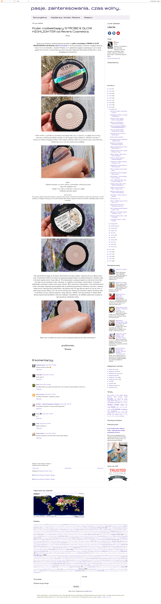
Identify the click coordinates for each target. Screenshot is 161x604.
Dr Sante (101, 534)
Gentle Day (87, 538)
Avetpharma (62, 526)
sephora (61, 571)
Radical (62, 555)
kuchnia (118, 409)
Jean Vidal (36, 541)
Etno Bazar (100, 536)
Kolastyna (98, 541)
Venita (110, 561)
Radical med (68, 555)
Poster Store (65, 553)
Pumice (124, 553)
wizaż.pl (99, 571)
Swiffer (119, 558)
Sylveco (124, 558)
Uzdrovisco (91, 562)
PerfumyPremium (111, 551)
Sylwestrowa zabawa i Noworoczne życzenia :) (118, 111)
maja (112, 237)
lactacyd (64, 569)
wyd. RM (122, 413)
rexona (51, 571)
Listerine (125, 542)
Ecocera (45, 536)
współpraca (124, 409)
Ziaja (54, 565)
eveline (78, 567)
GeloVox (81, 538)
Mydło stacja (69, 547)
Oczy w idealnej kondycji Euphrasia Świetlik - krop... (118, 208)
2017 (110, 249)
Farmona (36, 538)
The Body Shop (104, 560)
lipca (112, 233)
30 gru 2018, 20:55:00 (45, 423)
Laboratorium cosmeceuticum (91, 542)
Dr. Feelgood (107, 534)
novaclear (116, 569)
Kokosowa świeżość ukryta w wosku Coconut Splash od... (117, 191)
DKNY (109, 532)
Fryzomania (62, 538)
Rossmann (37, 557)
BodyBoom (77, 529)
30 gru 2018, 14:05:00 (45, 384)
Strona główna (40, 17)
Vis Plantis (54, 563)
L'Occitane (41, 543)
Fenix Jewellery (44, 538)
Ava (57, 526)
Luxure (64, 544)
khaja (40, 569)
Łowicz (124, 570)
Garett (68, 538)
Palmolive (85, 551)
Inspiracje (109, 397)
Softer (88, 558)
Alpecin (88, 524)
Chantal (67, 531)
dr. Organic (41, 566)
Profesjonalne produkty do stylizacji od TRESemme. (118, 115)
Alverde (105, 524)
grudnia (113, 109)
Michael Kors (98, 546)
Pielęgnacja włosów (113, 379)
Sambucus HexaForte (68, 557)
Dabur (113, 532)
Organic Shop (36, 551)
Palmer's (79, 551)
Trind (43, 561)
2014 (110, 256)
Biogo (120, 528)
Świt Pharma (36, 572)
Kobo (92, 541)
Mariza (35, 546)
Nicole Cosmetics (43, 549)
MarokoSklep (42, 546)
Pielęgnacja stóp (112, 375)
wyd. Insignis (121, 411)
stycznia (113, 246)
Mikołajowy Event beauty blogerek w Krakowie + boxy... (118, 212)
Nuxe (86, 549)
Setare (44, 558)
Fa (110, 536)
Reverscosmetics (62, 45)
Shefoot (56, 558)
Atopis (45, 526)
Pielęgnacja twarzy (113, 377)
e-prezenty (48, 566)
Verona (119, 562)
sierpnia (113, 230)
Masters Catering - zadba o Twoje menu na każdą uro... (118, 154)
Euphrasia (107, 536)
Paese (75, 551)
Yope (115, 563)
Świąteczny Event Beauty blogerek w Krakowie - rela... (118, 162)
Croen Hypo (84, 532)
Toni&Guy (121, 560)
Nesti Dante (36, 549)
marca (112, 242)
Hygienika (75, 539)
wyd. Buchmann (112, 411)
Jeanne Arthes (50, 541)
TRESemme (69, 560)
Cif (82, 531)
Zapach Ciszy (41, 565)
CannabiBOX (123, 529)
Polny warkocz (58, 553)
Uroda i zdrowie (83, 562)
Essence (91, 536)
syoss (86, 570)
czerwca (113, 235)
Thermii (111, 560)
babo (91, 565)
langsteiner (75, 569)
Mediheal (71, 546)
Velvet (106, 561)
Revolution (125, 555)
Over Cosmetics (51, 551)
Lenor (111, 542)
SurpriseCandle (113, 558)
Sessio (40, 558)
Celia (53, 531)
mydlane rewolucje (104, 569)
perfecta (41, 571)
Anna (119, 524)
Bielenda (94, 528)
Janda (125, 539)
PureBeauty (38, 555)
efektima (54, 567)
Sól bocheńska (54, 560)
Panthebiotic (91, 551)
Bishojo (57, 529)
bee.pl (99, 565)
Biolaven (125, 528)
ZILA (36, 565)
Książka (110, 398)
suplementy (111, 387)
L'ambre (47, 542)
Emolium (81, 536)
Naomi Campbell (89, 547)
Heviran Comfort (60, 539)
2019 (110, 105)
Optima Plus (119, 549)
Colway (101, 531)
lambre (69, 569)
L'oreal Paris (58, 543)
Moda (119, 399)
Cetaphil (62, 531)
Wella (82, 563)
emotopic (65, 566)
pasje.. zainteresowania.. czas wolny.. (75, 7)
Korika (103, 541)
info (113, 409)
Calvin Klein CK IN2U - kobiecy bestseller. (118, 220)
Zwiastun (88, 17)
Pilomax (38, 553)
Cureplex (95, 532)
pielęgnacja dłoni (113, 385)
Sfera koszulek (50, 558)
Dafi (117, 533)
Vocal (66, 563)
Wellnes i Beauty (88, 563)
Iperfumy (109, 539)
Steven (106, 558)
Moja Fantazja (120, 546)
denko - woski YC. (120, 407)
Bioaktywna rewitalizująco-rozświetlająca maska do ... (117, 143)
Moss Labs (50, 547)
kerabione (35, 569)
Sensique (123, 557)
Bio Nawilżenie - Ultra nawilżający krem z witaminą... (118, 177)
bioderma (104, 565)
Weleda (77, 563)
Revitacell (115, 555)
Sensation (117, 556)
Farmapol (124, 536)
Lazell (106, 543)
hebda (109, 566)
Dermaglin (51, 534)
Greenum (37, 539)
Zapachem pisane (40, 365)
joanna (123, 567)
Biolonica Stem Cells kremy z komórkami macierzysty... (117, 205)
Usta (110, 381)
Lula (56, 544)
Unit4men (75, 561)
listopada (113, 223)
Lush (60, 544)
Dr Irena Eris (93, 534)
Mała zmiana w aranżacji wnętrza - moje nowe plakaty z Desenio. (121, 322)
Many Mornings (109, 544)
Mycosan (63, 548)
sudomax (66, 570)
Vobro (61, 563)
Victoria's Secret (37, 563)
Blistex (72, 529)
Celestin (48, 531)
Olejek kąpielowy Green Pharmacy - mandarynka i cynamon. (121, 308)
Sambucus (60, 557)
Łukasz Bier (39, 375)
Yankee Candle (113, 404)
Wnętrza (112, 402)
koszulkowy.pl (46, 569)
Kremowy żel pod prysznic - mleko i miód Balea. (118, 216)
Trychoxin (48, 562)
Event (121, 395)
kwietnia (113, 240)
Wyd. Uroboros (124, 402)
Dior (77, 534)
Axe (71, 526)
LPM (64, 543)
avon (86, 565)
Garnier (74, 538)
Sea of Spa (102, 556)
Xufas (102, 563)
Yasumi (106, 563)
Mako (102, 544)
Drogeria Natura (115, 534)
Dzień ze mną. (115, 395)
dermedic (36, 567)
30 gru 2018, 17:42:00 (50, 394)
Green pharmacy (123, 538)
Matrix (53, 546)
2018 (110, 107)
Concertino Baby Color (38, 532)
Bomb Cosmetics (85, 529)
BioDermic (109, 528)
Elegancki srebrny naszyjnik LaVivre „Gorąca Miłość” (117, 119)
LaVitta (77, 542)
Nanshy (82, 547)
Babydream (94, 526)
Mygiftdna (75, 548)
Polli (52, 553)
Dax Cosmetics (123, 532)
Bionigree (47, 529)
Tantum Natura (76, 560)
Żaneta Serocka (40, 433)
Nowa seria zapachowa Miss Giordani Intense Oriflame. (117, 130)
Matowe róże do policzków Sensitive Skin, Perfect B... (117, 122)
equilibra (71, 567)
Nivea (50, 549)
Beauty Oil (70, 528)
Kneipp (87, 541)
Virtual (49, 563)
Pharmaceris (124, 551)
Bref (111, 529)
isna (118, 566)
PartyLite (98, 551)
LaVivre (82, 542)
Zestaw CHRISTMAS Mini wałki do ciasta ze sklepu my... (118, 180)
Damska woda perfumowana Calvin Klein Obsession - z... (118, 147)
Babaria (79, 526)
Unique (69, 561)
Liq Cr (121, 542)
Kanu (76, 541)
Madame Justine (74, 544)
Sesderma (35, 558)
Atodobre (41, 526)
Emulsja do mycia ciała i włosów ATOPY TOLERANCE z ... (118, 184)
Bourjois (107, 529)
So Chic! (83, 558)
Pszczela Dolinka (113, 553)
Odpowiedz (39, 369)
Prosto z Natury (100, 553)
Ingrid (91, 539)
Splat (98, 558)
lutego (112, 244)
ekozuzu (60, 566)
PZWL (116, 401)
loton (89, 569)
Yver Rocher (125, 563)
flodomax (100, 566)
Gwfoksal (43, 539)
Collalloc (96, 531)
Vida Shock (43, 563)
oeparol (125, 569)
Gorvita (116, 538)
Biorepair (53, 529)
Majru (89, 544)
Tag (108, 402)
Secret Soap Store (109, 556)
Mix (115, 399)
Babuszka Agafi (86, 526)
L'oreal (52, 543)
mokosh (97, 569)
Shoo (60, 558)
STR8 (51, 556)
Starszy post (100, 468)
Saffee (55, 556)
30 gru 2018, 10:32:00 (48, 374)
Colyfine (106, 531)
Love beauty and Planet (40, 544)
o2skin (121, 569)
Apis (36, 526)
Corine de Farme (51, 532)
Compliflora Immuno (122, 531)
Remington (85, 555)
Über (120, 570)
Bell (74, 528)
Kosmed (108, 541)
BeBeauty (48, 528)
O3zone (95, 549)
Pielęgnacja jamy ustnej (114, 373)
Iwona (37, 423)
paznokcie (111, 383)
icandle (114, 567)
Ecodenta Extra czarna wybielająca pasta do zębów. (118, 173)
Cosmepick (59, 532)
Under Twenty (61, 562)
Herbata (125, 395)
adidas (82, 565)
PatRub (103, 551)
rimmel (56, 571)
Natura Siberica (116, 548)
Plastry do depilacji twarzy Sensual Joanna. (118, 169)
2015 (110, 254)
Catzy (44, 531)
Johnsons (63, 541)
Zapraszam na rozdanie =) (121, 269)
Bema (78, 528)
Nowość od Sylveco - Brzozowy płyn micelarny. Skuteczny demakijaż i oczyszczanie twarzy (121, 351)
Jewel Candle (57, 541)
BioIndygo (115, 528)
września (113, 228)
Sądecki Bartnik (62, 560)
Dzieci (108, 395)
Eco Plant (40, 536)
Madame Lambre (82, 544)
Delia (39, 534)
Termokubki (89, 560)
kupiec (58, 569)
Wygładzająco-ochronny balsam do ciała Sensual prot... (118, 165)
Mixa (104, 546)
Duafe (125, 534)
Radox (73, 555)
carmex (113, 565)
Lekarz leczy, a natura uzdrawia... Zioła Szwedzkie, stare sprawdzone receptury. (121, 336)
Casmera (35, 531)
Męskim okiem (112, 369)
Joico (68, 541)
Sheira (37, 384)
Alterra (92, 524)
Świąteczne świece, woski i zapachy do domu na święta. (118, 151)
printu (47, 570)
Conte (45, 532)
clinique (118, 565)
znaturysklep (115, 570)
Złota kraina (76, 565)
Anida (115, 524)
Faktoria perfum (116, 536)
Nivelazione (58, 549)
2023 (110, 95)
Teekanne (83, 560)
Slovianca (72, 558)
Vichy (124, 562)
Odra (105, 549)
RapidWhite (79, 555)
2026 (110, 89)
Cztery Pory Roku (102, 533)
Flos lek (56, 538)
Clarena (86, 531)
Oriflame (43, 551)
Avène (67, 526)
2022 (110, 98)
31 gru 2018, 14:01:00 (50, 433)
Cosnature (65, 532)
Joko (72, 541)
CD (118, 529)
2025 (110, 91)
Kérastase (124, 541)
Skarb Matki (65, 558)
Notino (68, 549)
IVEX (79, 539)
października (114, 226)
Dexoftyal (67, 534)
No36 (63, 549)
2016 (110, 252)
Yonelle (111, 563)
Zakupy (122, 405)
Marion (123, 544)
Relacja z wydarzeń (122, 401)
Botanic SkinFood (99, 529)
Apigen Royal (124, 524)
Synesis (35, 560)
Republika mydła (92, 555)
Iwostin (120, 539)
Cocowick (91, 531)
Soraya (92, 558)
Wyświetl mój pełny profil (113, 58)
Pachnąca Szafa (68, 551)
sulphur (71, 570)
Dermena (57, 534)
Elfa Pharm (61, 536)
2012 (110, 261)
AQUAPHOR (64, 524)
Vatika (102, 561)
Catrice (39, 531)
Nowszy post (36, 468)
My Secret (55, 548)
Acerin (70, 524)
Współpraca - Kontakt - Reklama (65, 17)
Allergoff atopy (76, 524)
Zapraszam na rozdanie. (121, 282)
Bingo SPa (101, 528)
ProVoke (89, 553)
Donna (38, 414)
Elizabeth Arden (70, 536)
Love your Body (50, 544)
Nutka (82, 549)
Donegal (81, 534)
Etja (95, 536)
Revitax (119, 555)
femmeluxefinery (92, 567)
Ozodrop (57, 551)
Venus (114, 562)
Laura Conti (101, 543)
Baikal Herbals (101, 526)
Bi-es (82, 528)
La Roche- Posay (71, 542)
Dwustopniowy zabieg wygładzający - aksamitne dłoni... (118, 140)
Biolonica (41, 529)
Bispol (62, 529)
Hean (48, 539)
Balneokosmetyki (114, 526)
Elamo (56, 536)
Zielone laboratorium (63, 565)
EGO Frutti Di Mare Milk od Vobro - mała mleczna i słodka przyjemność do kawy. (116, 430)
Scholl (90, 556)
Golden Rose (110, 538)
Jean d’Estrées (42, 541)
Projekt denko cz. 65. (115, 198)
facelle (84, 566)
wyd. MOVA (117, 413)
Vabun (97, 562)
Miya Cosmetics (111, 546)
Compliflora (113, 531)
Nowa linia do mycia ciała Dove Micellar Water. (118, 134)
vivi (94, 571)
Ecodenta (51, 536)
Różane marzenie (44, 556)
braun (109, 565)
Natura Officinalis (108, 547)
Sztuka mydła (40, 560)
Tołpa (126, 560)
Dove (86, 534)
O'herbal (90, 549)
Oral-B (124, 549)
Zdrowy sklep (48, 565)
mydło (111, 569)
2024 (110, 93)
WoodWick (117, 402)
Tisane (115, 560)
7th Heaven (40, 524)
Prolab (94, 553)
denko (113, 406)
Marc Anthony (117, 544)
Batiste (43, 528)
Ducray (35, 536)
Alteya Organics (99, 524)
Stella (102, 558)
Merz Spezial (91, 546)
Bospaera (93, 529)
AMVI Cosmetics (56, 524)
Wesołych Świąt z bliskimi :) (117, 137)
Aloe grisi (83, 524)
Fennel (50, 538)
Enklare (86, 536)
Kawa (115, 397)
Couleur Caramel (72, 532)
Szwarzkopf (47, 560)
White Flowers (96, 563)
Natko (95, 547)
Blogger (90, 591)
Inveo (96, 539)
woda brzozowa (108, 570)
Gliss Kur (104, 538)
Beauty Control (55, 528)
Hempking (53, 539)
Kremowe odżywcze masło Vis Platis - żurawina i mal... (117, 188)
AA (45, 524)
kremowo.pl (53, 569)
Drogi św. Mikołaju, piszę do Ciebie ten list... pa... (118, 201)
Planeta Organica (45, 553)
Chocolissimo (74, 531)
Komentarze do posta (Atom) (45, 471)
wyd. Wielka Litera (117, 414)
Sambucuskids (78, 557)
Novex (78, 549)
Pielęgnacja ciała (113, 371)
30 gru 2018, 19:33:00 (47, 414)
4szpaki (35, 524)
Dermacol (45, 534)
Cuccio (90, 532)
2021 (110, 100)
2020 (110, 102)
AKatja (50, 524)
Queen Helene (57, 555)
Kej (79, 541)
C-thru (115, 529)
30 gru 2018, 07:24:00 (51, 365)
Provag (106, 553)
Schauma (85, 556)
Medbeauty (65, 546)
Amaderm (111, 524)
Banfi (121, 526)
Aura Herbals (51, 526)
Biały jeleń (87, 528)
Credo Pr (78, 532)
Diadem (72, 534)
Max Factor (59, 546)
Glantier (98, 538)
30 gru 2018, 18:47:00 (65, 404)
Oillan (109, 549)
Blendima (67, 529)
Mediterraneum (84, 546)
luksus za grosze (40, 394)
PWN (112, 401)
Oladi (113, 549)
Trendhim (38, 562)
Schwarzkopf (96, 557)
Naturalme (124, 547)
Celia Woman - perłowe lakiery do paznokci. (118, 195)
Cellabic (57, 531)
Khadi (83, 541)
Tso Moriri (54, 562)
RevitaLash (109, 555)
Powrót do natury (73, 553)
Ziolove (70, 565)
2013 (110, 258)
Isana (115, 539)
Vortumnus (72, 563)
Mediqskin (77, 546)
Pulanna (119, 553)
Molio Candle (43, 547)
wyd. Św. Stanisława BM (116, 416)
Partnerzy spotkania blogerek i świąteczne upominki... (117, 158)
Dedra (35, 534)
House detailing (68, 539)
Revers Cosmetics (101, 555)
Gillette (93, 538)
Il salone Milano (85, 539)
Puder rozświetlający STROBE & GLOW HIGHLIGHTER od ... (118, 126)
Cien (79, 531)
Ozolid (62, 551)
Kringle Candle (123, 397)
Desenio (62, 534)
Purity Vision (49, 555)
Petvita (117, 551)
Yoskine (119, 563)
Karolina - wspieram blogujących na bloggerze (48, 404)
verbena (90, 570)
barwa (95, 565)
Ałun (75, 526)
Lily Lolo (116, 543)
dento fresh (124, 565)
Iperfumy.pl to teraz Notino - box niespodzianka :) (120, 295)
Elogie (76, 536)
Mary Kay (49, 546)
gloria (105, 566)
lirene (81, 568)
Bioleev (36, 529)
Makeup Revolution (96, 544)
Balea (107, 526)
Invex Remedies (102, 539)
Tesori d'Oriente (96, 560)
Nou (74, 549)
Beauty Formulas (63, 528)
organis (36, 570)
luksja (93, 569)
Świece (122, 416)
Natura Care (100, 548)
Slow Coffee (77, 558)
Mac (68, 544)
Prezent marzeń (82, 553)
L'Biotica (36, 543)
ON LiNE (101, 549)
